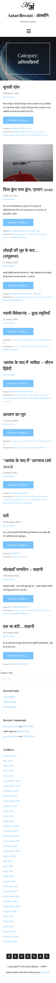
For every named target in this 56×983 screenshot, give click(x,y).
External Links (40, 956)
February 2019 (10, 886)
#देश (47, 346)
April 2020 (8, 821)
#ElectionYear (31, 132)
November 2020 (11, 801)
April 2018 (8, 926)
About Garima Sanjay (9, 956)
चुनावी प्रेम (11, 87)
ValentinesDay (42, 135)
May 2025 (8, 776)
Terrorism (7, 401)
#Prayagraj (41, 234)
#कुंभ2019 (7, 237)
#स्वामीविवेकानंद (8, 350)
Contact (46, 956)
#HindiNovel (24, 395)
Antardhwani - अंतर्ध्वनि (28, 15)
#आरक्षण (35, 448)
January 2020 (10, 831)
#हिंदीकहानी (18, 300)
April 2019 (8, 876)
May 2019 (8, 871)
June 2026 (8, 765)
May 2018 (8, 921)
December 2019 (11, 836)
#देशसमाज (42, 448)
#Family (24, 610)
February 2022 (11, 791)
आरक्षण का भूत (14, 414)
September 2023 (12, 786)
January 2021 (10, 796)
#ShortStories (34, 297)
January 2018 (10, 941)
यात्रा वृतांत (31, 231)
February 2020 (11, 826)
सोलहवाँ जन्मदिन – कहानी (23, 569)
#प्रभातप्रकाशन (8, 503)
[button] (28, 31)
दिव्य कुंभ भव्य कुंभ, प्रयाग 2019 (28, 189)
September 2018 (11, 906)
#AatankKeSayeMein (21, 496)
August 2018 (9, 911)
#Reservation (18, 448)
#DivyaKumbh (18, 234)
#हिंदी (12, 300)
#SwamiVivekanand (37, 346)
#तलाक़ (11, 614)
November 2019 (11, 841)
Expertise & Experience (15, 956)
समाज (16, 350)
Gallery (28, 956)
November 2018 (11, 896)
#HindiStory (24, 297)
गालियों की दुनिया (9, 697)
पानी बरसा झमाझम (9, 707)
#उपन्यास (25, 398)
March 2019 (9, 881)
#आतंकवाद (17, 398)
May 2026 (8, 771)
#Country (17, 346)
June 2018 (8, 916)
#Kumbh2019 (30, 234)
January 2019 (10, 891)
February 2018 (10, 936)
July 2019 (7, 861)
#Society (24, 346)
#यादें (25, 557)
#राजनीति (32, 135)
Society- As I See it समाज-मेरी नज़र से (24, 340)
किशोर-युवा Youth (26, 128)
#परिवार (17, 614)
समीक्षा (38, 231)
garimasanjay (8, 97)
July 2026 (8, 760)
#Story (43, 297)
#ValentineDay (22, 135)
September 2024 (12, 781)
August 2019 (9, 856)
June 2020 (8, 811)
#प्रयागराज (22, 237)
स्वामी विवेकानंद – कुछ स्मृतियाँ (26, 313)
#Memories (18, 557)
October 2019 (10, 846)
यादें (6, 515)
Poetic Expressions (34, 956)
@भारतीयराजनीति (19, 132)
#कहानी (49, 297)
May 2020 (8, 816)
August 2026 (10, 756)
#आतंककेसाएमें (8, 398)
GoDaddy (45, 972)
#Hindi (15, 297)
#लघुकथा (6, 300)
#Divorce (16, 610)
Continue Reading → (18, 120)
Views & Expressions (21, 956)
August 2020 (10, 806)
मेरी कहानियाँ (37, 294)
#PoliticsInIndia (9, 135)
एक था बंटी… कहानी (18, 626)
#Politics (40, 132)
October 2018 (10, 901)
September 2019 (11, 851)
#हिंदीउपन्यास (37, 398)
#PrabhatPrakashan (21, 500)
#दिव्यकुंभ (14, 237)
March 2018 (9, 931)
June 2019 (8, 866)
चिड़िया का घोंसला (9, 702)
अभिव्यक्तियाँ (15, 128)
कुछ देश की (23, 231)
